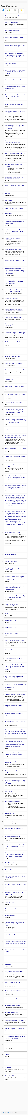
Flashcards (9, 2)
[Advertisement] (14, 1096)
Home (3, 2)
